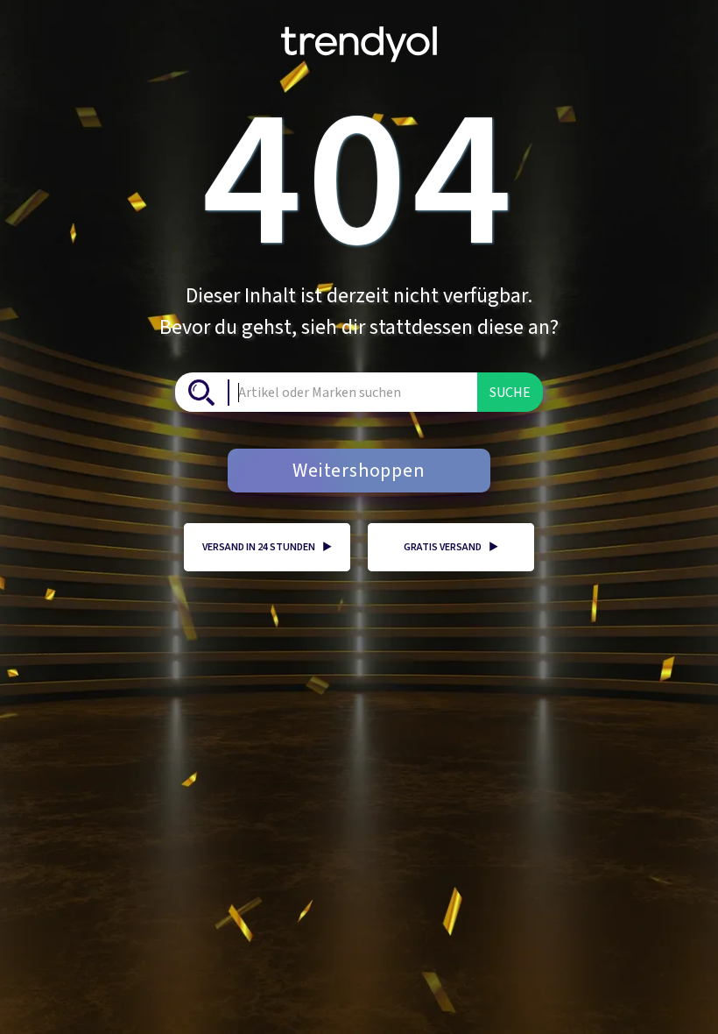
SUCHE (510, 392)
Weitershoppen (358, 471)
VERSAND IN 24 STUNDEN (267, 547)
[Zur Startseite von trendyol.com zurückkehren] (359, 37)
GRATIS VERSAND (451, 547)
